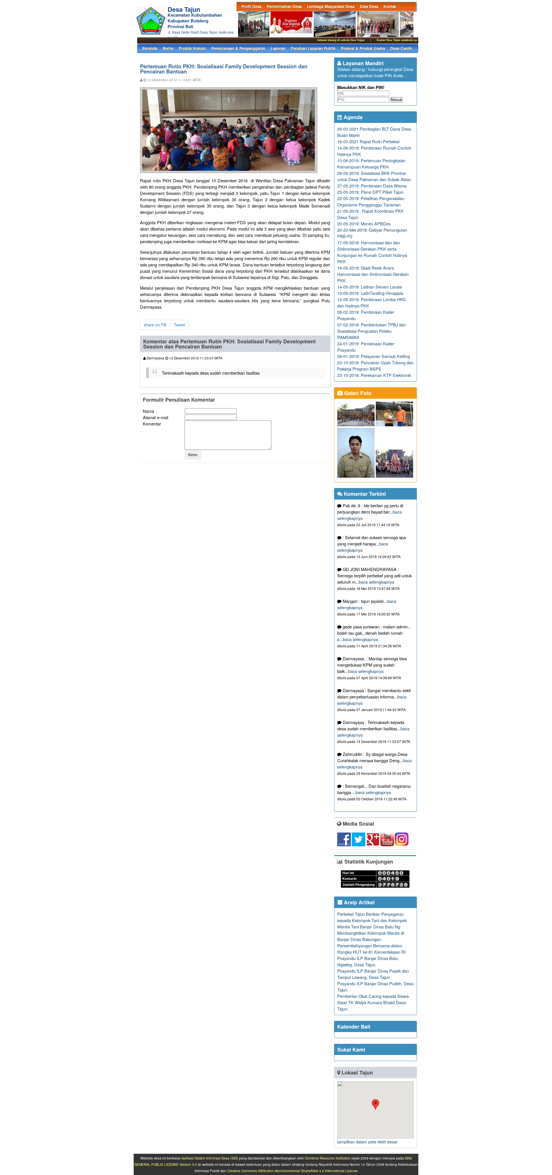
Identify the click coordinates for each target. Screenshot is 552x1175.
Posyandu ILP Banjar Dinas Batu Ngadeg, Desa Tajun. (367, 961)
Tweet (179, 325)
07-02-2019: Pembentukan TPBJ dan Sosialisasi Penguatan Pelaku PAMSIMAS (371, 331)
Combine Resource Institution (327, 1158)
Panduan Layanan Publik (313, 48)
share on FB (155, 325)
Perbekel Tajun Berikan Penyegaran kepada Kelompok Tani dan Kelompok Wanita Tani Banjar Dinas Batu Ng (372, 920)
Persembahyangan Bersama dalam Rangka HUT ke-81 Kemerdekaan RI (371, 948)
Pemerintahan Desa (284, 6)
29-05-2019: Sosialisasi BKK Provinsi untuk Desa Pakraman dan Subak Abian (374, 176)
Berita (168, 48)
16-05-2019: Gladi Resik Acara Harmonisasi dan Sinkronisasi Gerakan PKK (373, 274)
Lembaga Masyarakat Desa (330, 6)
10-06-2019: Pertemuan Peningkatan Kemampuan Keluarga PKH (371, 163)
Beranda (149, 48)
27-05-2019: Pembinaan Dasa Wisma (372, 186)
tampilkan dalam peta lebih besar (367, 1142)
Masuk (396, 100)
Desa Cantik (401, 48)
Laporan (278, 48)
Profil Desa (251, 6)
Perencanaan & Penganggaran (238, 48)
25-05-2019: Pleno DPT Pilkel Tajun (370, 192)
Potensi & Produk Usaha (363, 48)
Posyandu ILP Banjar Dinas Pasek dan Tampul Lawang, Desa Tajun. (373, 974)
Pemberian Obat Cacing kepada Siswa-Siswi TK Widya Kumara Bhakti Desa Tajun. (373, 1002)
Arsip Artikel (358, 902)
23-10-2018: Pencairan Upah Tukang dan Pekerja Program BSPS (375, 365)
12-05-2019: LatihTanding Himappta (370, 293)
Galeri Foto (357, 393)
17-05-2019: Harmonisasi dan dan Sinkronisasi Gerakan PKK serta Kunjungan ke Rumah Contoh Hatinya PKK (372, 251)
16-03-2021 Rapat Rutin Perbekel (368, 141)
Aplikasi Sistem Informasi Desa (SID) (209, 1158)
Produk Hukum (192, 48)
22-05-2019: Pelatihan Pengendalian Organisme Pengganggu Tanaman (371, 201)
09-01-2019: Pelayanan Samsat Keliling (373, 356)
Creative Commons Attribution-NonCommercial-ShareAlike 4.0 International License (292, 1170)
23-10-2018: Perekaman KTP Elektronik (374, 375)
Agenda (352, 117)
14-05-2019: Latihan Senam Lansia (369, 287)
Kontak (390, 6)
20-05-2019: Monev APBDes (363, 223)
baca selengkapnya (376, 582)
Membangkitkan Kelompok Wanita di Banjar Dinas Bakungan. (370, 936)
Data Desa (369, 6)
